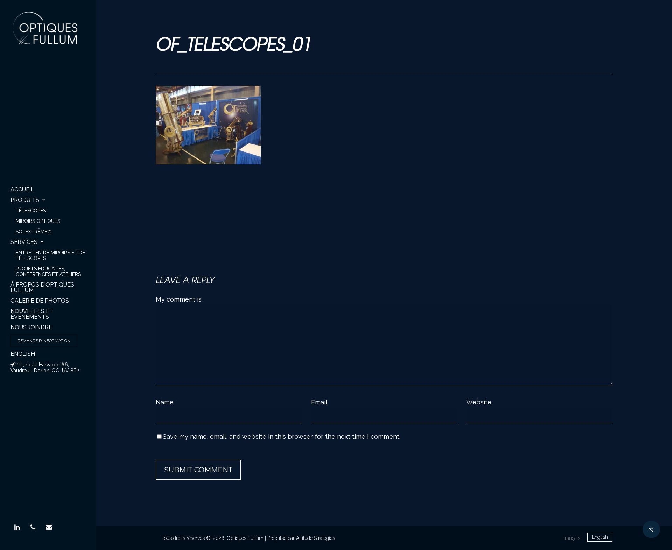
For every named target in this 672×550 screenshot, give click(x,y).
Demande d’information (44, 340)
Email (321, 402)
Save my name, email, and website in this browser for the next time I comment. (281, 436)
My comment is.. (180, 299)
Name (167, 402)
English (22, 354)
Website (478, 402)
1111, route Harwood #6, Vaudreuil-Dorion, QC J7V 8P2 (44, 367)
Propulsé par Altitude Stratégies (301, 538)
